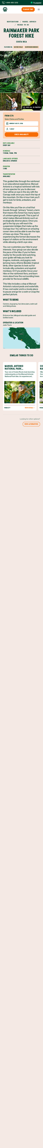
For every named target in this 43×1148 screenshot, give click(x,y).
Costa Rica (21, 41)
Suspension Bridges (31, 47)
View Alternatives (31, 424)
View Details (29, 408)
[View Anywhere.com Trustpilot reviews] (35, 2)
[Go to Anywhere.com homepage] (5, 9)
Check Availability (21, 134)
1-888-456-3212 (12, 3)
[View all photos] (21, 72)
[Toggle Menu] (38, 9)
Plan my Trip (28, 9)
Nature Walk (18, 47)
